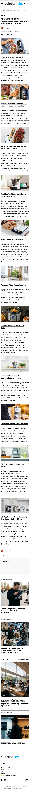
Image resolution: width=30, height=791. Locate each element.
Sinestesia (8, 28)
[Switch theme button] (25, 4)
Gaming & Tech (5, 769)
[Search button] (28, 4)
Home (2, 9)
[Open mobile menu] (2, 4)
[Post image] (15, 594)
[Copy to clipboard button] (11, 35)
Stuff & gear (8, 9)
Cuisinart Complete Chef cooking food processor (11, 377)
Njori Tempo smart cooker (12, 239)
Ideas (2, 771)
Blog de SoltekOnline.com (14, 788)
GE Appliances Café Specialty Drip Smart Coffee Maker (14, 518)
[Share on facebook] (2, 35)
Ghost (4, 788)
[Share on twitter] (5, 35)
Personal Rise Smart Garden (13, 285)
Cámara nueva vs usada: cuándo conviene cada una (13, 743)
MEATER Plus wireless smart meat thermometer (13, 147)
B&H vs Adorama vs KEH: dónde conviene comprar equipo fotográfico (12, 650)
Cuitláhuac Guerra (7, 579)
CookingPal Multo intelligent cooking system (13, 195)
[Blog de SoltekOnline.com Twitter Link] (4, 780)
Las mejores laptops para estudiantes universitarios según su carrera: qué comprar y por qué (14, 703)
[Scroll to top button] (27, 780)
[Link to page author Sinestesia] (2, 551)
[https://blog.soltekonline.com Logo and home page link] (14, 3)
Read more (25, 555)
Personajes (4, 773)
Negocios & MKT (5, 767)
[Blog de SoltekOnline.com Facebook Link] (2, 780)
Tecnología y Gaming (23, 659)
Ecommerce (4, 765)
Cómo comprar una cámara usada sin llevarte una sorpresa (13, 610)
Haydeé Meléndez (7, 659)
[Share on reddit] (8, 35)
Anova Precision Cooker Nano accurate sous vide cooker (14, 105)
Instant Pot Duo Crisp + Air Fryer (12, 326)
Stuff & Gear (4, 763)
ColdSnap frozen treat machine (14, 423)
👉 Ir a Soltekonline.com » (8, 775)
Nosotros (3, 762)
